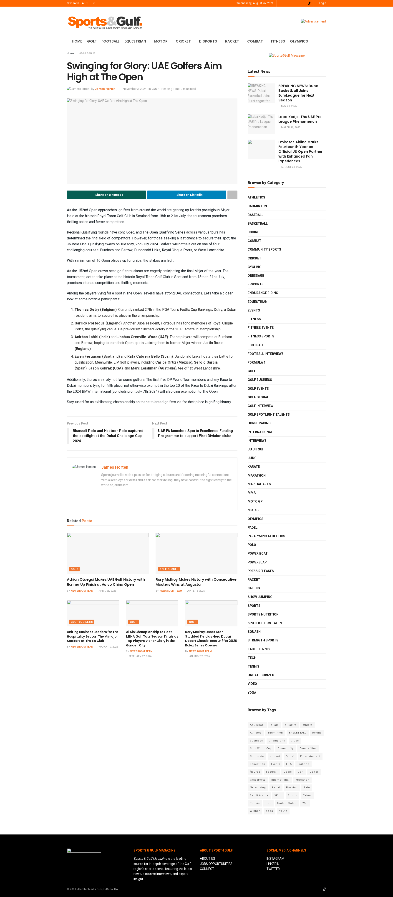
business (256, 741)
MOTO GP (255, 501)
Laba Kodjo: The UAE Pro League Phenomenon (300, 119)
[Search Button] (324, 41)
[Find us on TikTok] (309, 3)
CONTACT (73, 3)
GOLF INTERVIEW (260, 406)
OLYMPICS (299, 41)
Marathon (302, 780)
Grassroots (257, 780)
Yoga (269, 811)
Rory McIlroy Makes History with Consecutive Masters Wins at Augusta (196, 582)
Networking (258, 787)
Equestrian (257, 301)
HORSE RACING (259, 423)
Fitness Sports (261, 336)
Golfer (314, 772)
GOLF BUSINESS (82, 622)
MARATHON (257, 475)
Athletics (256, 197)
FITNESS (278, 41)
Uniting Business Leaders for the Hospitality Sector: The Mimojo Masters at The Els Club (92, 636)
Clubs (295, 741)
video (252, 683)
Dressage (256, 275)
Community (286, 748)
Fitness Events (261, 327)
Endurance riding (263, 293)
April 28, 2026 (107, 591)
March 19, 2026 (108, 647)
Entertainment (310, 756)
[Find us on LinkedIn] (286, 3)
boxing (317, 733)
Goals (288, 772)
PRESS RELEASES (261, 571)
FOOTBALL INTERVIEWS (266, 354)
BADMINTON (257, 206)
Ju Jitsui (255, 449)
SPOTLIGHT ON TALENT (266, 623)
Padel (276, 787)
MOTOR (161, 41)
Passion (292, 787)
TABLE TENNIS (259, 649)
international (280, 780)
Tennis (255, 803)
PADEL (252, 527)
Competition (308, 748)
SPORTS (254, 605)
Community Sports (264, 249)
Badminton (275, 733)
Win (305, 803)
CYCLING (254, 267)
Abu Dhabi (257, 725)
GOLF (91, 41)
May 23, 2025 (288, 106)
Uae (268, 803)
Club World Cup (261, 748)
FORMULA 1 (256, 362)
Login (322, 3)
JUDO (252, 458)
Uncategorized (261, 675)
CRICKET (183, 41)
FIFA (289, 764)
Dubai (290, 756)
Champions (277, 741)
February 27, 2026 (139, 656)
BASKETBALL (258, 223)
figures (255, 772)
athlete (307, 725)
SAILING (254, 588)
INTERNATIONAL (260, 432)
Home (70, 53)
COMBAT (255, 41)
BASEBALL (255, 215)
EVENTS (254, 310)
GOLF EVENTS (258, 388)
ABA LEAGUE (87, 53)
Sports (292, 795)
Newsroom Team (82, 591)
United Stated (287, 803)
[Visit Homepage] (105, 22)
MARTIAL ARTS (259, 484)
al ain (275, 725)
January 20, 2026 (198, 656)
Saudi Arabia (259, 795)
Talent (307, 795)
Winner (255, 811)
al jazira (291, 725)
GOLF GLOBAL (168, 569)
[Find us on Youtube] (303, 3)
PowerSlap (257, 562)
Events (275, 764)
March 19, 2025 (290, 127)
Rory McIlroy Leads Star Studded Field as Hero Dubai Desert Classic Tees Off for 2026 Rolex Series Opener (211, 639)
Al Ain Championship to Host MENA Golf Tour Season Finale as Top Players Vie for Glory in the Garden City (152, 639)
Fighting (303, 764)
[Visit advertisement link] (313, 21)
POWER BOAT (258, 553)
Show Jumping (260, 597)
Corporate (257, 756)
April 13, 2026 (196, 591)
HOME (77, 41)
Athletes (256, 733)
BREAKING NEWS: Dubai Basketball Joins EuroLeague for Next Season (298, 93)
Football (272, 772)
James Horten (105, 89)
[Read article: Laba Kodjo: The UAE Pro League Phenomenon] (261, 124)
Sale (307, 787)
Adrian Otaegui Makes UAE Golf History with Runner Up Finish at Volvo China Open (106, 582)
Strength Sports (263, 640)
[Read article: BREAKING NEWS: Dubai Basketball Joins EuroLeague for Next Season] (261, 93)
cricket (275, 756)
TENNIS (253, 666)
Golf (301, 772)
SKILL (278, 795)
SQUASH (254, 631)
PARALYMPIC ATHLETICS (266, 536)
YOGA (252, 692)
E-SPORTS (208, 41)
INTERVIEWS (257, 440)
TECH (252, 658)
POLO (252, 545)
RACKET (232, 41)
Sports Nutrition (263, 614)
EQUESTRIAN (135, 41)
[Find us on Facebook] (297, 3)
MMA (252, 492)
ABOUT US (88, 3)
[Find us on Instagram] (292, 3)
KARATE (254, 466)
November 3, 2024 (134, 89)
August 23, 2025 (291, 167)
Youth (283, 811)
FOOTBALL (110, 41)
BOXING (253, 232)
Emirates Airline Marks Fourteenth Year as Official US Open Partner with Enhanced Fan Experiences (300, 151)
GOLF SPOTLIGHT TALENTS (269, 414)
